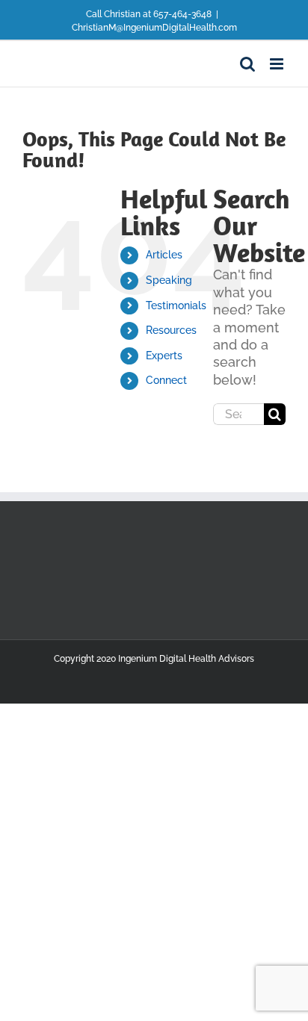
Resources (171, 330)
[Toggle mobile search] (247, 64)
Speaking (169, 280)
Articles (164, 255)
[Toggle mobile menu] (278, 64)
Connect (166, 380)
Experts (164, 355)
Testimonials (176, 305)
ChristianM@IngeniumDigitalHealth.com (154, 27)
